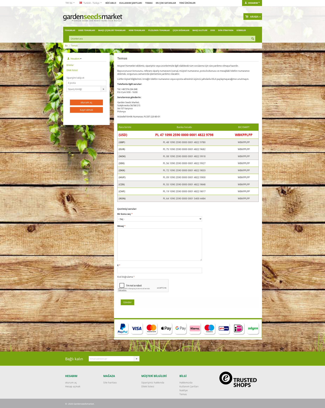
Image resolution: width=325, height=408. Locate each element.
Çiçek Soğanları (181, 30)
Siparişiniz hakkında (152, 382)
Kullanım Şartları (130, 2)
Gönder (127, 302)
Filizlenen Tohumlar (159, 30)
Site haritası (110, 382)
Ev (66, 45)
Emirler (70, 65)
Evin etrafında (225, 30)
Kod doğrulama (125, 276)
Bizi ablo (110, 2)
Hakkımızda (185, 382)
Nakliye (183, 390)
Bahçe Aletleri (199, 30)
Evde (212, 30)
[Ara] (252, 39)
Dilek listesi (72, 70)
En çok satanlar (166, 2)
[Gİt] (103, 89)
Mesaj (120, 225)
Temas (149, 2)
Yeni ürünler (187, 2)
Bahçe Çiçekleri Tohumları (112, 30)
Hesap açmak (72, 386)
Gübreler (241, 30)
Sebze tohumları (86, 30)
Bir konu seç (124, 213)
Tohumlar (70, 30)
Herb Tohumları (137, 30)
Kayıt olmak (86, 109)
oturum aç (86, 102)
